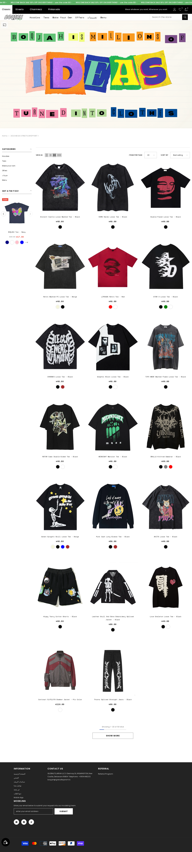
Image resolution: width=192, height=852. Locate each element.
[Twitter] (31, 822)
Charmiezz (36, 9)
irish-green (17, 242)
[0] (180, 9)
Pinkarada (54, 9)
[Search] (169, 17)
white (7, 242)
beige (58, 307)
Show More (113, 735)
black (60, 227)
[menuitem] (17, 156)
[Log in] (174, 9)
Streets (19, 9)
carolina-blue (12, 242)
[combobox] (166, 17)
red (110, 307)
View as (39, 155)
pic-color (60, 710)
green (166, 307)
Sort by (164, 155)
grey (166, 467)
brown (63, 387)
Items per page (135, 155)
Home (4, 136)
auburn (168, 627)
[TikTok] (24, 822)
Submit (63, 811)
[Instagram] (16, 822)
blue (63, 547)
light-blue (22, 242)
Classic (6, 9)
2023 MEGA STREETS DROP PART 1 (25, 136)
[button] (46, 155)
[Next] (30, 213)
